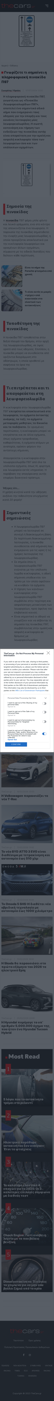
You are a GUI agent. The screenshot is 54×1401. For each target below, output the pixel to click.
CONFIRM (16, 744)
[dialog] (27, 700)
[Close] (49, 653)
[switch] (44, 703)
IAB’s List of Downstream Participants (30, 690)
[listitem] (27, 698)
